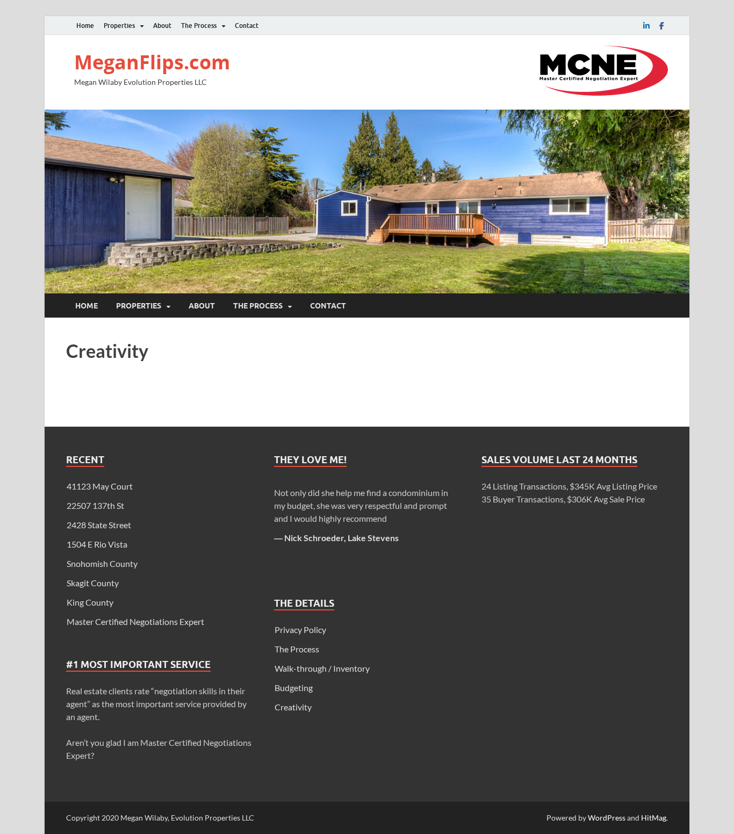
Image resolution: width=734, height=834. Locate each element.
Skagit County (93, 583)
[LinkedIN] (646, 25)
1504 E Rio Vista (97, 544)
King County (90, 602)
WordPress (606, 817)
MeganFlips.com (152, 62)
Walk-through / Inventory (322, 668)
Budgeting (294, 687)
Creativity (293, 707)
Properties (119, 25)
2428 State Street (99, 525)
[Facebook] (661, 25)
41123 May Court (100, 486)
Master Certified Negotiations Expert (135, 621)
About (162, 25)
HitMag (653, 817)
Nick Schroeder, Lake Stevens (341, 538)
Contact (246, 25)
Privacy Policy (300, 629)
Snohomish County (102, 563)
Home (85, 25)
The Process (199, 25)
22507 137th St (95, 505)
